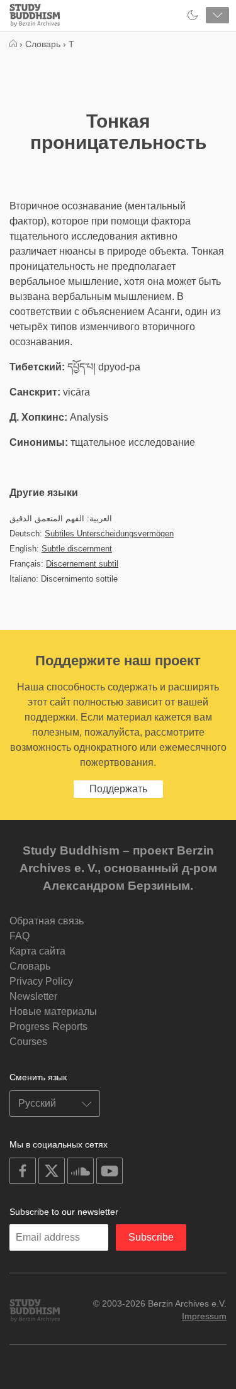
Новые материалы (53, 1011)
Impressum (204, 1316)
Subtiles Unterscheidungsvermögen (109, 533)
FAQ (19, 936)
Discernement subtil (82, 563)
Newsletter (33, 996)
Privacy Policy (41, 981)
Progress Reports (48, 1026)
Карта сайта (37, 951)
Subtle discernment (77, 548)
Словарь (29, 966)
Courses (28, 1041)
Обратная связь (46, 921)
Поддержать (118, 788)
